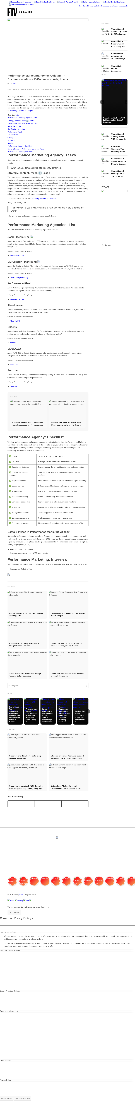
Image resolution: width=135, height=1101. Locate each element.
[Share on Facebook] (14, 804)
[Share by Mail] (81, 804)
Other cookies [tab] (5, 1061)
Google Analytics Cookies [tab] (10, 991)
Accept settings (6, 1098)
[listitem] (12, 882)
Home (9, 89)
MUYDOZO (14, 365)
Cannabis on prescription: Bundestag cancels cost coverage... (99, 6)
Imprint (21, 895)
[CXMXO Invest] (30, 900)
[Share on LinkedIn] (68, 804)
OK (10, 912)
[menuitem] (124, 12)
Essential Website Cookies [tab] (10, 950)
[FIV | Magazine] (20, 12)
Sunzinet (13, 386)
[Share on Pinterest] (54, 804)
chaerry (13, 343)
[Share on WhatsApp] (41, 804)
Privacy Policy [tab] (5, 1080)
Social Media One (17, 256)
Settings (17, 912)
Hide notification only (22, 1098)
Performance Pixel (17, 299)
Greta (14, 83)
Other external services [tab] (9, 1011)
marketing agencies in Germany (44, 199)
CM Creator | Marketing (19, 278)
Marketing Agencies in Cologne (21, 111)
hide (17, 115)
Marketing (20, 900)
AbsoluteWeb (15, 321)
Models (12, 900)
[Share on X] (28, 804)
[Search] (124, 12)
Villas (27, 900)
